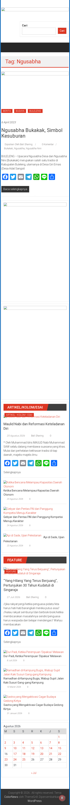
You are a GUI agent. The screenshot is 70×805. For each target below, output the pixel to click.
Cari (24, 25)
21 (50, 753)
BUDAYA (20, 111)
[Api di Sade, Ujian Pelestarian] (22, 535)
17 (15, 753)
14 (50, 748)
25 (23, 759)
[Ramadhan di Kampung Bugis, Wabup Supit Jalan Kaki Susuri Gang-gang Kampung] (34, 672)
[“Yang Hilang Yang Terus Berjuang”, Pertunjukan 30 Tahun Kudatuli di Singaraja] (35, 571)
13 (41, 748)
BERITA (7, 111)
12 (32, 748)
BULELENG (35, 111)
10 (15, 748)
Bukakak (8, 148)
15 (59, 748)
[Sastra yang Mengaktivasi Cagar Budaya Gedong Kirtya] (34, 698)
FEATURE (11, 571)
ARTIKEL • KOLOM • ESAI (19, 415)
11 (23, 748)
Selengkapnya (12, 472)
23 (6, 759)
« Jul (33, 772)
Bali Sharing (37, 435)
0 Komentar (47, 144)
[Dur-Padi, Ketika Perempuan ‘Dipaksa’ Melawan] (34, 652)
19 (32, 753)
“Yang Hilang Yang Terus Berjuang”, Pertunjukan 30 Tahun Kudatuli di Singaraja (30, 585)
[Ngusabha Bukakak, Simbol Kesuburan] (35, 93)
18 (23, 753)
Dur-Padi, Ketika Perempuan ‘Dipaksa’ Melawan (32, 656)
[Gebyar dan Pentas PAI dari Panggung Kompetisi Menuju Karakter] (34, 510)
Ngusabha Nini (33, 148)
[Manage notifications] (62, 798)
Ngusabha (19, 148)
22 (59, 753)
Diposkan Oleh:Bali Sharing (18, 144)
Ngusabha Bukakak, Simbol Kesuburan (31, 133)
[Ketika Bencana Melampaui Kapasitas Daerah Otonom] (34, 484)
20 (41, 753)
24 (15, 759)
